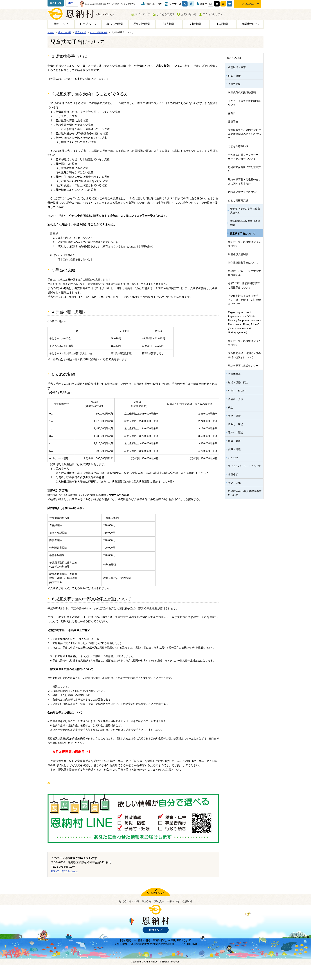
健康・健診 (234, 441)
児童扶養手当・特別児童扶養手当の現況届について (244, 355)
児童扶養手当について (242, 233)
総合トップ (56, 3)
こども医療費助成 (238, 146)
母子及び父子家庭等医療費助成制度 (245, 210)
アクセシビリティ (213, 14)
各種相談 (233, 474)
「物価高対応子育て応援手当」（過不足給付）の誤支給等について (244, 299)
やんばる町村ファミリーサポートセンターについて (243, 156)
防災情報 (223, 23)
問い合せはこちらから (64, 870)
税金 (230, 407)
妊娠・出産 (234, 75)
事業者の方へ (250, 23)
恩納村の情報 (142, 23)
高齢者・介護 (235, 399)
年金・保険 (234, 415)
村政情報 (196, 23)
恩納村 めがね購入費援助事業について (245, 493)
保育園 (232, 113)
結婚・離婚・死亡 (238, 382)
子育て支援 (234, 84)
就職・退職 (234, 449)
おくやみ (233, 457)
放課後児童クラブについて (243, 191)
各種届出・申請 (237, 67)
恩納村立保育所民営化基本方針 (244, 169)
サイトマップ (142, 14)
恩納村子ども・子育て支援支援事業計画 (244, 273)
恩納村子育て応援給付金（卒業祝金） (244, 243)
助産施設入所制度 (238, 254)
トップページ (88, 23)
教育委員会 (234, 374)
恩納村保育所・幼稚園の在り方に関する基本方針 (244, 181)
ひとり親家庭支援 (238, 200)
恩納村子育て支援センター (243, 365)
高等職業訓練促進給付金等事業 (245, 223)
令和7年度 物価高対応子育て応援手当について (244, 285)
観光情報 (169, 23)
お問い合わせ (188, 14)
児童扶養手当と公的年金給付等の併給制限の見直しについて (244, 133)
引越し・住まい (237, 390)
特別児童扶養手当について (243, 262)
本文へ (71, 3)
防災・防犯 (234, 482)
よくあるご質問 (165, 14)
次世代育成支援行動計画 (242, 92)
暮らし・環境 (235, 424)
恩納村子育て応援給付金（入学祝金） (244, 342)
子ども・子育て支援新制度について (244, 102)
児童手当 (233, 121)
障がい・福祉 (235, 432)
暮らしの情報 (115, 23)
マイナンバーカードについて (244, 466)
